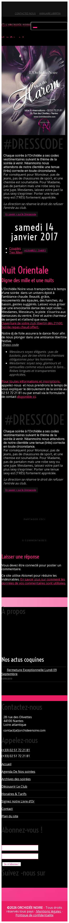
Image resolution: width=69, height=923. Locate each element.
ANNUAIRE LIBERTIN (50, 13)
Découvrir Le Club (14, 786)
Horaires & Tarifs (14, 794)
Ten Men (15, 252)
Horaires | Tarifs (35, 250)
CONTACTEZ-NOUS (25, 13)
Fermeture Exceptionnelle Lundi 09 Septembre (29, 672)
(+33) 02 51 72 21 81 (16, 750)
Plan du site (10, 816)
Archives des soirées (16, 779)
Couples (15, 248)
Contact (7, 809)
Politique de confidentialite (34, 915)
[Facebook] (11, 7)
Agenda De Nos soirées (18, 771)
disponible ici (26, 397)
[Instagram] (31, 7)
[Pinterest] (24, 7)
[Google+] (18, 7)
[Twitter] (5, 7)
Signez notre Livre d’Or (18, 801)
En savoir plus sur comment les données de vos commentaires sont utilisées (33, 581)
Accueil (6, 764)
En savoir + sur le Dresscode (20, 214)
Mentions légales (48, 911)
